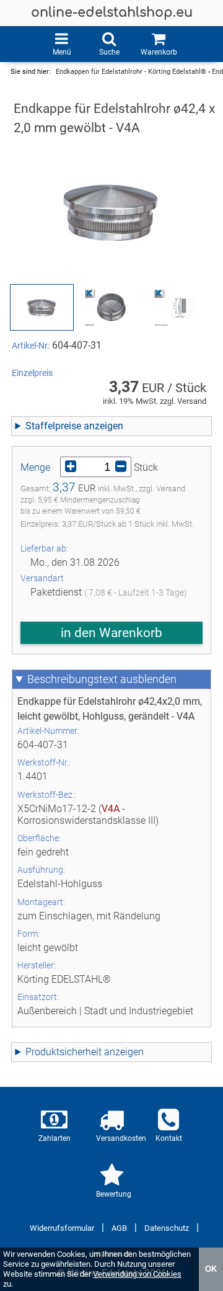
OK (211, 1269)
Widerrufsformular (62, 1228)
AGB (119, 1228)
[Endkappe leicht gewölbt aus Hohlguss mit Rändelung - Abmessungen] (181, 307)
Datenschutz (166, 1228)
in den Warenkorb (111, 632)
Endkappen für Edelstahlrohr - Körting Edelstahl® (131, 72)
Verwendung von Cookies (137, 1274)
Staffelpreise (53, 426)
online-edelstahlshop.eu (112, 13)
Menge (35, 467)
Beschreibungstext (72, 679)
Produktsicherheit (63, 1052)
